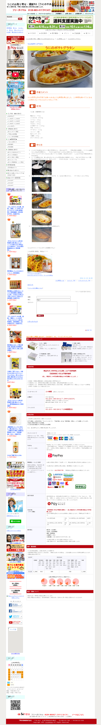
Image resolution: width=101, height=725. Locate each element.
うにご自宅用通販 (13, 136)
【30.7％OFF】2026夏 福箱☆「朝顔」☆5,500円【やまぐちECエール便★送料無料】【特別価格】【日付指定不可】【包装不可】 (15, 210)
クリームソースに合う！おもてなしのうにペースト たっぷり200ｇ (40, 274)
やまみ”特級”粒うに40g (14, 455)
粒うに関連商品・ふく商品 (15, 162)
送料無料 (10, 144)
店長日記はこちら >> (13, 515)
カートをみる (31, 13)
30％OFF (10, 185)
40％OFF (10, 183)
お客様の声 (78, 13)
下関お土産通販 (12, 134)
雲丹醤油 (9, 28)
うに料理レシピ (61, 39)
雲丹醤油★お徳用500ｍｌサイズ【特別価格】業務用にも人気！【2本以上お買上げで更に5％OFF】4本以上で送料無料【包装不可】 (15, 294)
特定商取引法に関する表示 (56, 716)
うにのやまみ (49, 722)
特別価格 (10, 147)
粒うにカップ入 (12, 159)
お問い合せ (68, 13)
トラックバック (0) (84, 280)
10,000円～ (11, 126)
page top (89, 330)
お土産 (8, 32)
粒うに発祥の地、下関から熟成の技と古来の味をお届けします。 (25, 7)
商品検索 (9, 17)
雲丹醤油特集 (11, 165)
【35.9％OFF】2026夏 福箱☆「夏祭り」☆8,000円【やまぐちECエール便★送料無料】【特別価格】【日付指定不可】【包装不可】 (15, 320)
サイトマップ (89, 13)
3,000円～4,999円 (14, 121)
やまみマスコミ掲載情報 (15, 552)
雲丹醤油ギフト (12, 167)
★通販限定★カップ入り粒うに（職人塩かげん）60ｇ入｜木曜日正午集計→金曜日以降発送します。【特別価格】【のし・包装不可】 (15, 430)
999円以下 (11, 116)
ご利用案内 (58, 13)
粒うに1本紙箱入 (13, 155)
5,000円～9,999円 (14, 123)
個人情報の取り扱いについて (38, 716)
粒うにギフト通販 (13, 131)
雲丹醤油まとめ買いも (15, 477)
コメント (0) (71, 280)
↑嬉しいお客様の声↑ (15, 543)
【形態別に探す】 (13, 149)
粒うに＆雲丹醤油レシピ (15, 571)
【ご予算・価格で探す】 (15, 113)
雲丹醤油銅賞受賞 (15, 489)
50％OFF (10, 180)
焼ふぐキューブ (18, 30)
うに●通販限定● (12, 139)
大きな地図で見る (15, 653)
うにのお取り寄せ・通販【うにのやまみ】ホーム (40, 39)
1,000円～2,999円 (14, 118)
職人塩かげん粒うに (17, 32)
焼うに (11, 30)
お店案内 (69, 716)
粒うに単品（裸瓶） (14, 157)
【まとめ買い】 (12, 142)
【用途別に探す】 (13, 129)
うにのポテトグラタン (74, 39)
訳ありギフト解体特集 (14, 178)
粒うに (15, 28)
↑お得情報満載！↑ (15, 45)
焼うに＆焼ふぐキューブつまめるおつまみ (16, 174)
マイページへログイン (45, 13)
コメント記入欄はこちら (35, 288)
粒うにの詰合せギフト (14, 152)
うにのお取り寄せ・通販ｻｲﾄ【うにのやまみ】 (31, 4)
